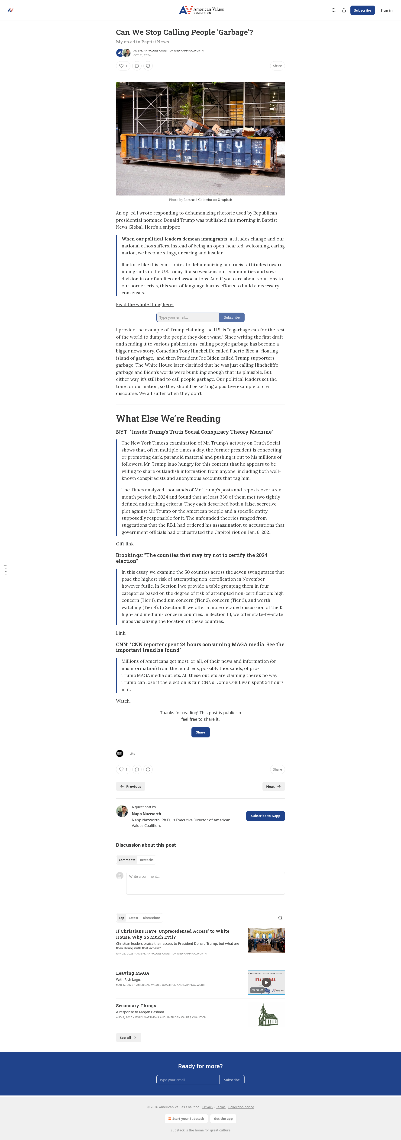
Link (120, 633)
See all (125, 1037)
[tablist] (136, 860)
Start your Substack (188, 1118)
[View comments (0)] (137, 65)
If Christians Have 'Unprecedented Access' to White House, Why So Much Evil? (172, 934)
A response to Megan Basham (140, 1011)
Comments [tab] (127, 860)
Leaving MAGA (132, 973)
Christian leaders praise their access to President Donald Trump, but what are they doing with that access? (177, 945)
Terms (221, 1107)
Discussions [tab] (151, 918)
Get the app (223, 1118)
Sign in (387, 10)
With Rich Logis (128, 979)
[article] (200, 945)
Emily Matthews (147, 1017)
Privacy (207, 1107)
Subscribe (362, 10)
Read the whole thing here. (145, 304)
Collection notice (241, 1107)
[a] (266, 982)
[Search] (333, 10)
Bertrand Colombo (198, 200)
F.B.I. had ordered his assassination (204, 525)
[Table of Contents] (5, 569)
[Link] (109, 418)
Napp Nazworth (192, 50)
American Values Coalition (153, 50)
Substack (177, 1130)
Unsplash (225, 200)
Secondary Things (136, 1005)
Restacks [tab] (146, 860)
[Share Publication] (344, 10)
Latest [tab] (133, 918)
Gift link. (125, 544)
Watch (123, 701)
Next (270, 786)
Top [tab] (121, 918)
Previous (133, 786)
